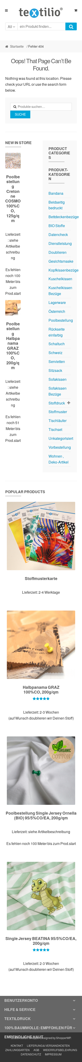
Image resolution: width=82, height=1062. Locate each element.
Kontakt (17, 1045)
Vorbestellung (60, 447)
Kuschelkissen (60, 279)
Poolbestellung (61, 320)
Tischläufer (58, 420)
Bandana (56, 193)
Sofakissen (58, 379)
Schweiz (55, 352)
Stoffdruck (57, 403)
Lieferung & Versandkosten (48, 1045)
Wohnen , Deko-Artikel (59, 459)
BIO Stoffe (57, 225)
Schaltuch (57, 344)
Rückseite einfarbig (57, 332)
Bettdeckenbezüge (64, 217)
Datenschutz (31, 1054)
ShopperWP (63, 1038)
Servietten (57, 361)
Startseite (17, 46)
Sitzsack (55, 370)
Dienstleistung (60, 243)
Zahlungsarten (17, 1050)
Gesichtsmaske (61, 261)
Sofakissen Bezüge (58, 391)
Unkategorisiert (61, 438)
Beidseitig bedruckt (57, 205)
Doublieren (58, 252)
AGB (36, 1050)
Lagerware (57, 302)
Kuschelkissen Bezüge (60, 290)
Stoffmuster (58, 411)
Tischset (55, 429)
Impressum (53, 1054)
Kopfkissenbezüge (64, 270)
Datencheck (58, 234)
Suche (20, 114)
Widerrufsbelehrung (60, 1050)
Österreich (57, 311)
